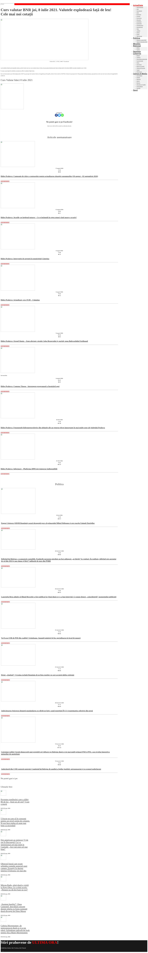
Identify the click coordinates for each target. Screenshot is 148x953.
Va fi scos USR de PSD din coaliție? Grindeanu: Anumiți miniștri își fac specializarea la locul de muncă (41, 638)
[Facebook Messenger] (59, 115)
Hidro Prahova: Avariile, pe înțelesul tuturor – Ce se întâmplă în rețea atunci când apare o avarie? (39, 217)
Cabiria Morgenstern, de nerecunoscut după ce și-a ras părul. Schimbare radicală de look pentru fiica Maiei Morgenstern (15, 929)
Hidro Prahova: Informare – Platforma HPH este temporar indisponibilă (29, 469)
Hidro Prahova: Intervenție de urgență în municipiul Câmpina (25, 259)
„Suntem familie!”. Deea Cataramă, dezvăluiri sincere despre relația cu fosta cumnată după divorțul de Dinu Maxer (14, 907)
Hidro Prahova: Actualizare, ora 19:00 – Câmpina (20, 300)
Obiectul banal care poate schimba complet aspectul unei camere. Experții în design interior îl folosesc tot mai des (14, 867)
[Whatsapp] (62, 115)
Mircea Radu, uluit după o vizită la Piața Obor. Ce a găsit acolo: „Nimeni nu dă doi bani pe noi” (15, 887)
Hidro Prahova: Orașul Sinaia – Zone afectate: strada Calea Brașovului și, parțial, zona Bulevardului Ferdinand (44, 341)
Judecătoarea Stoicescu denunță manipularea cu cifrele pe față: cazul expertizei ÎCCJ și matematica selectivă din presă (47, 711)
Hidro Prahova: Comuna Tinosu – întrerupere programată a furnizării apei (30, 386)
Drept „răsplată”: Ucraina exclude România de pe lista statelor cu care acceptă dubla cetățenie (37, 675)
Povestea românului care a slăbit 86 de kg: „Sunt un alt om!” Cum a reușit (15, 801)
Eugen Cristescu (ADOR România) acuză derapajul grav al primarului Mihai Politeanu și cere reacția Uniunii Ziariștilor (48, 523)
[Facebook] (56, 115)
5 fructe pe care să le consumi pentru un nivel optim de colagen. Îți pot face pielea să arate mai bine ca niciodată (15, 822)
